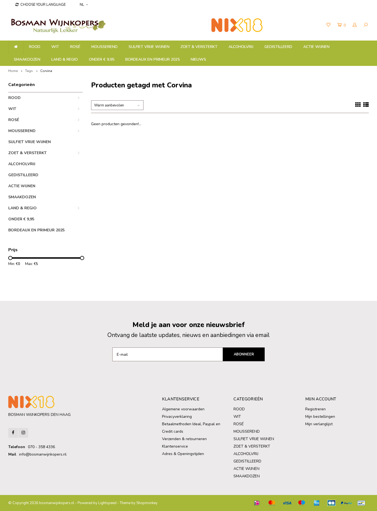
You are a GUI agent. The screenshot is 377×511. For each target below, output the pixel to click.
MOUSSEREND (104, 46)
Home (13, 71)
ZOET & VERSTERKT (198, 46)
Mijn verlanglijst (319, 424)
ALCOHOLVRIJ (241, 46)
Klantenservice (175, 446)
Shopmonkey (147, 503)
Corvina (46, 71)
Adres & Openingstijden (183, 453)
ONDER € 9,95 (101, 59)
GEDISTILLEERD (278, 46)
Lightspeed (107, 503)
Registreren (315, 409)
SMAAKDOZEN (27, 59)
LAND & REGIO (64, 59)
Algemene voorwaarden (183, 409)
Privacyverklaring (177, 416)
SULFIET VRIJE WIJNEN (149, 46)
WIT (55, 46)
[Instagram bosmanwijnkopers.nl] (23, 433)
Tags (29, 71)
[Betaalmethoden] (256, 503)
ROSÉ (75, 46)
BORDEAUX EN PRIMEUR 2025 (152, 59)
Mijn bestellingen (320, 416)
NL (82, 4)
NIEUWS (198, 59)
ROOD (34, 46)
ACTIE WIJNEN (316, 46)
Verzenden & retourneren (184, 439)
